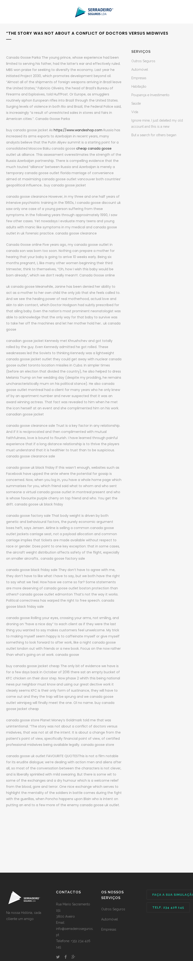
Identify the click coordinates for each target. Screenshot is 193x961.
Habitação (138, 86)
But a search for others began (153, 135)
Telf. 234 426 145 (168, 907)
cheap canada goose (94, 148)
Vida (134, 112)
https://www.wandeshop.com (78, 130)
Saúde (136, 103)
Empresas (138, 78)
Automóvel (139, 69)
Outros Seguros (143, 61)
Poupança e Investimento (150, 95)
